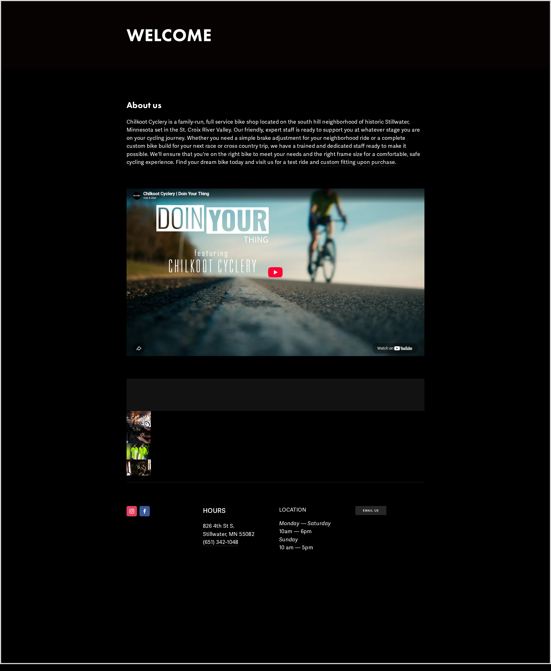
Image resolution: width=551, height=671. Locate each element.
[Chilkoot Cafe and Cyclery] (132, 511)
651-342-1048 (253, 495)
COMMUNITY (224, 17)
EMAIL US (371, 510)
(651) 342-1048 (220, 542)
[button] (139, 419)
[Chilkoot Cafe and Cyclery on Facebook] (144, 511)
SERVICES (164, 17)
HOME (134, 17)
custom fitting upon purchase (357, 162)
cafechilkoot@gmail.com (289, 495)
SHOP (192, 17)
